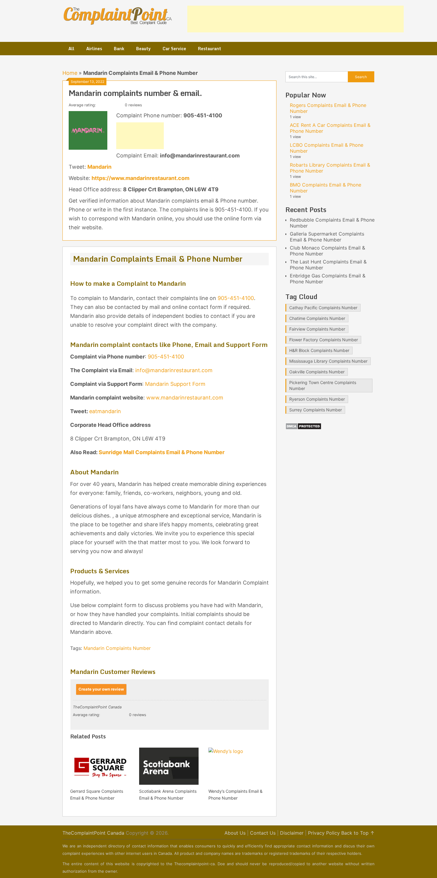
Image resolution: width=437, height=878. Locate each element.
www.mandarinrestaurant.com (184, 397)
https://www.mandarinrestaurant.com (140, 178)
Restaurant (209, 48)
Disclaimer (292, 833)
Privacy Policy (324, 833)
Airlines (94, 48)
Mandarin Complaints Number (117, 648)
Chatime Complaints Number (317, 318)
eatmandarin (105, 411)
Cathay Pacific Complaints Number (323, 307)
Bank (119, 48)
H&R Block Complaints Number (319, 350)
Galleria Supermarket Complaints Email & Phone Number (327, 237)
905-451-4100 (236, 298)
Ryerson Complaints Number (317, 399)
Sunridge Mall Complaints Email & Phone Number (161, 452)
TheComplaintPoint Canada (93, 833)
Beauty (143, 48)
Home (69, 73)
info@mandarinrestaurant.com (174, 370)
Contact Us (263, 833)
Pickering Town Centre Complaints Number (322, 385)
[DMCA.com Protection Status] (303, 428)
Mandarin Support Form (175, 384)
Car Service (174, 48)
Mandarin (99, 167)
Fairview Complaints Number (317, 328)
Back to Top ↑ (358, 833)
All (71, 48)
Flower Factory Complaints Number (323, 339)
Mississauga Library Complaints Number (328, 361)
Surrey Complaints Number (315, 409)
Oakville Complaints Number (317, 371)
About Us (235, 833)
